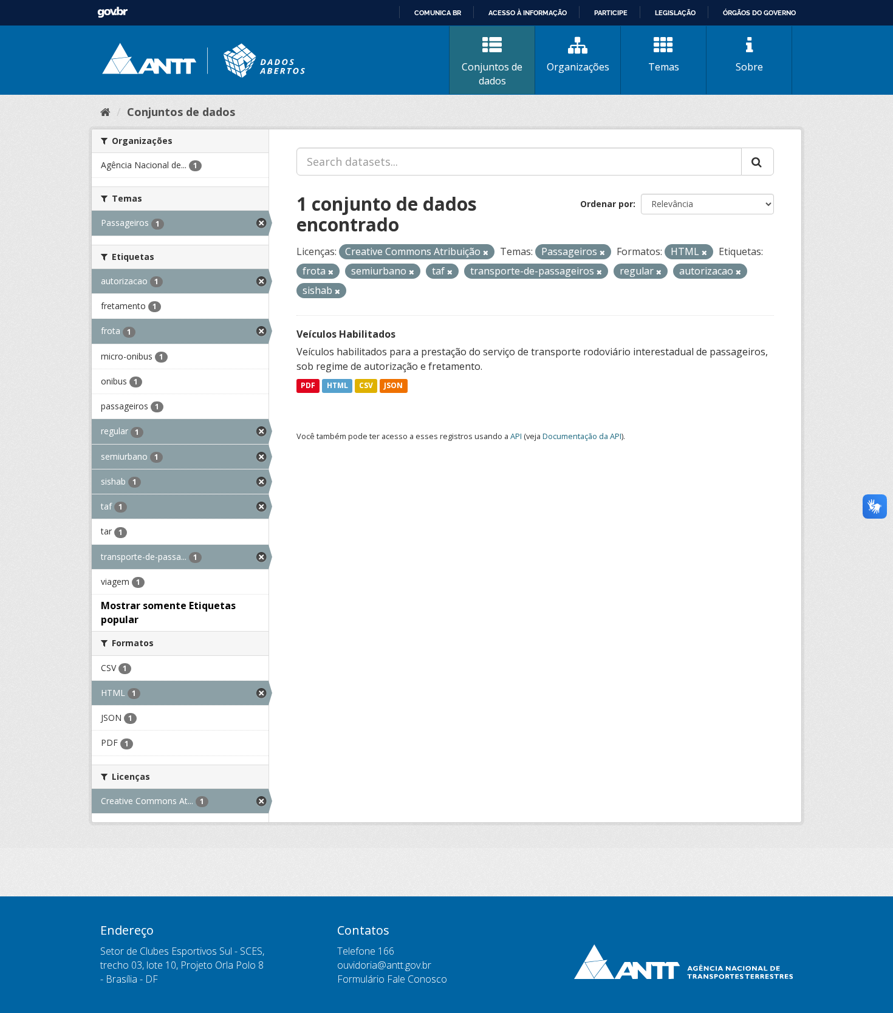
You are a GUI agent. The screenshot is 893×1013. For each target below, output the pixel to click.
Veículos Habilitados (345, 334)
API (516, 436)
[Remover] (485, 252)
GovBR (112, 12)
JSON (393, 386)
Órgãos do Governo (759, 13)
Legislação (675, 13)
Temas (663, 66)
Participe (611, 13)
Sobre (749, 66)
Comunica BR (437, 13)
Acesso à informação (527, 13)
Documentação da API (581, 436)
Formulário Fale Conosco (392, 979)
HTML (337, 386)
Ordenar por (606, 204)
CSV (366, 386)
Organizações (578, 66)
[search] (757, 162)
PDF (308, 386)
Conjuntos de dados (492, 73)
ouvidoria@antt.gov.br (384, 965)
